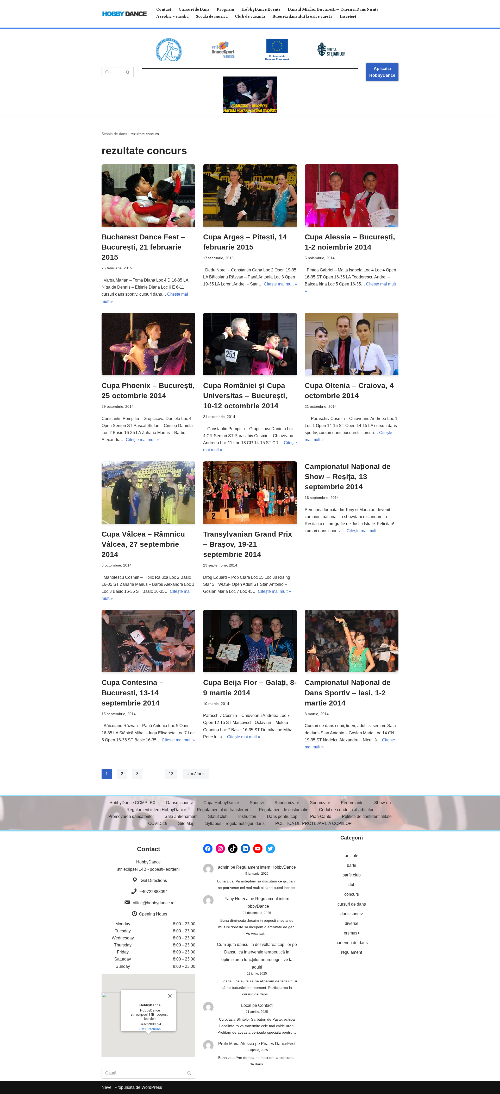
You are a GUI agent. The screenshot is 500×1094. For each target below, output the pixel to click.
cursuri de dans (352, 904)
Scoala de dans (114, 134)
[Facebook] (208, 848)
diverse (351, 923)
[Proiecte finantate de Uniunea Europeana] (277, 49)
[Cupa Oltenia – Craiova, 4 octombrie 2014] (351, 344)
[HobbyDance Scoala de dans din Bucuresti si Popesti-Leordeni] (124, 14)
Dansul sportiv (179, 802)
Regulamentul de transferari (222, 809)
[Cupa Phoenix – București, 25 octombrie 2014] (148, 344)
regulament (351, 952)
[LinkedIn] (245, 848)
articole (351, 856)
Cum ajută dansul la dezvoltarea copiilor (254, 944)
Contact (163, 10)
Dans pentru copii (283, 816)
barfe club (351, 875)
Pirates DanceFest (278, 1043)
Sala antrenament (181, 816)
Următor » (195, 774)
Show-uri (382, 802)
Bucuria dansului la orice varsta (302, 17)
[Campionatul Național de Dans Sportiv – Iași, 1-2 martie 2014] (351, 641)
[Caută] (128, 72)
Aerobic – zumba (172, 17)
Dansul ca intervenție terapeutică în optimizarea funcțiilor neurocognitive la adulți (256, 959)
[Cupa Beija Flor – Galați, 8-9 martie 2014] (250, 641)
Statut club (218, 816)
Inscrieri (348, 17)
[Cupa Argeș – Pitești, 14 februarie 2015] (250, 195)
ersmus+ (352, 933)
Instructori (247, 816)
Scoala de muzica (212, 17)
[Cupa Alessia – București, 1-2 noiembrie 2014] (351, 195)
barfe (351, 865)
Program (225, 10)
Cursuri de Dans (194, 10)
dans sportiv (351, 914)
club (351, 884)
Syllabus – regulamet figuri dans (235, 823)
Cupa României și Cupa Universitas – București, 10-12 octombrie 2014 (245, 395)
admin (223, 867)
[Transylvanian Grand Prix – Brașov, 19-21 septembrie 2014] (250, 492)
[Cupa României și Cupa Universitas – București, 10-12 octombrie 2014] (250, 344)
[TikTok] (233, 848)
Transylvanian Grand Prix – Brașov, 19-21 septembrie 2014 (247, 544)
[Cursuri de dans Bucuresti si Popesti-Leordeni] (250, 95)
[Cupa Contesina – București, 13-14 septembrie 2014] (148, 641)
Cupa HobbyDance (221, 802)
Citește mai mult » (280, 284)
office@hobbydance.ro (153, 903)
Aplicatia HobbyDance (382, 72)
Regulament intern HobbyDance (156, 809)
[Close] (170, 996)
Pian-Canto (320, 816)
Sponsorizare (286, 802)
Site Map (186, 823)
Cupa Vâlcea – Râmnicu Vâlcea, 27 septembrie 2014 (143, 544)
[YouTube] (257, 848)
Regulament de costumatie (283, 809)
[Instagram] (220, 848)
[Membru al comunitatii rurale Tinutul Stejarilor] (331, 49)
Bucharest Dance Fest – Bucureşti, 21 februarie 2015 (143, 247)
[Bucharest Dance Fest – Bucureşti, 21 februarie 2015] (148, 195)
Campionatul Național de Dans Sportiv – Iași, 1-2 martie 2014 (348, 692)
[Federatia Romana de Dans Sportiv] (169, 49)
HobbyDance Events (260, 10)
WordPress (151, 1087)
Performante (352, 802)
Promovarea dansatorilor (131, 816)
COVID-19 (157, 823)
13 (171, 774)
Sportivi (257, 802)
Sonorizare (320, 802)
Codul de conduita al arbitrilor (346, 809)
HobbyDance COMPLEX (132, 802)
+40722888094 (154, 891)
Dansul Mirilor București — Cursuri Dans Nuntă (333, 10)
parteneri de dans (351, 942)
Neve (106, 1087)
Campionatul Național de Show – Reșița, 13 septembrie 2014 (348, 476)
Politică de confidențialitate (367, 816)
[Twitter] (270, 848)
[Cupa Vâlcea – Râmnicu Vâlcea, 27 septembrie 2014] (148, 492)
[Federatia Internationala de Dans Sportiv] (223, 50)
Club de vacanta (250, 17)
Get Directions (154, 880)
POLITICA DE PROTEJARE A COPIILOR (313, 823)
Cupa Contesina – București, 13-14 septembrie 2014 (133, 692)
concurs (351, 894)
